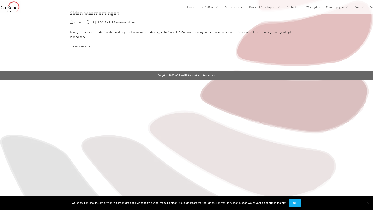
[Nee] (368, 203)
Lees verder (83, 47)
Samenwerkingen (125, 22)
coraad (78, 22)
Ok (295, 202)
